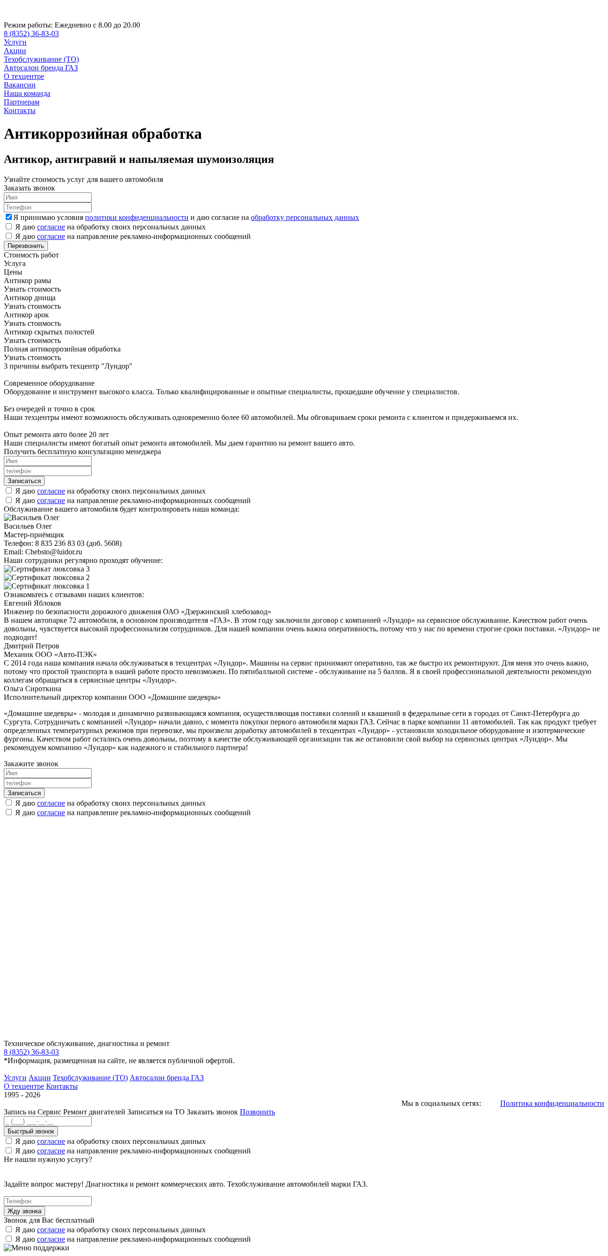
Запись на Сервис (33, 1112)
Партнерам (21, 102)
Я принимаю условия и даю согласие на (186, 217)
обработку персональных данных (305, 217)
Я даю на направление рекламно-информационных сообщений (133, 236)
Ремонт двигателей (95, 1112)
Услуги (15, 42)
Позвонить (257, 1112)
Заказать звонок (212, 1112)
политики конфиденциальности (137, 217)
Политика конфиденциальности (552, 1103)
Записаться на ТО (157, 1112)
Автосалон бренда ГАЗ (41, 68)
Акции (15, 51)
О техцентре (24, 76)
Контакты (20, 110)
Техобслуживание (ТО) (41, 59)
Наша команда (27, 93)
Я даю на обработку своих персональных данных (110, 227)
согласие (51, 227)
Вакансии (20, 85)
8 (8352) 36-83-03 (31, 33)
